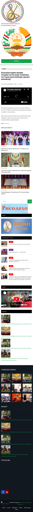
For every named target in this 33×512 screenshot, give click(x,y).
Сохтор (8, 507)
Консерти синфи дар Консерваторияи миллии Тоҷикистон (18, 261)
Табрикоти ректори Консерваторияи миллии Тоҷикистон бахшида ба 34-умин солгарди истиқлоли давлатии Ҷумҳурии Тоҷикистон (20, 278)
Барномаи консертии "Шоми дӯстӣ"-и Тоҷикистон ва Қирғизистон (15, 149)
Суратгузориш (27, 507)
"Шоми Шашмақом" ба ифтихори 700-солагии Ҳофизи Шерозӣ (15, 193)
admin (21, 84)
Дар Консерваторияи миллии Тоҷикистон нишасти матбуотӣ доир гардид (19, 269)
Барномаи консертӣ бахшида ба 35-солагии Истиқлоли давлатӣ (16, 348)
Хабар (11, 242)
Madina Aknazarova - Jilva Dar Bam (17, 252)
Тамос (16, 509)
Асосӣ (3, 507)
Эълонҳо (6, 123)
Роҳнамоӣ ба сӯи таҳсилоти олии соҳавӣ (19, 244)
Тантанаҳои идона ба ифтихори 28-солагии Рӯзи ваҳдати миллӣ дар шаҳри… (16, 171)
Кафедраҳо (15, 507)
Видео (4, 69)
